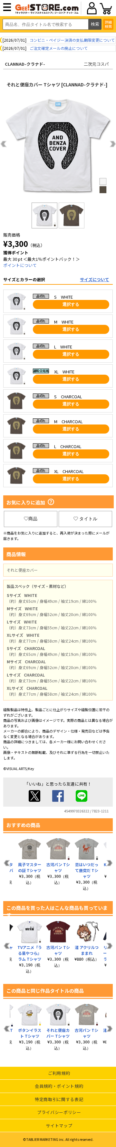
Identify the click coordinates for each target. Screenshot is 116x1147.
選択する (71, 304)
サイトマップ (59, 1125)
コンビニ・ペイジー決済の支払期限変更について (72, 40)
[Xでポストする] (34, 800)
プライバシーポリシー (59, 1112)
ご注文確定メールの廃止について (59, 48)
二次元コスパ (96, 64)
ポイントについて (20, 265)
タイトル (88, 518)
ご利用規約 (59, 1073)
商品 (32, 518)
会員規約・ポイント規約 (59, 1086)
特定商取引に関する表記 (59, 1099)
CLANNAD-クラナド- (25, 64)
